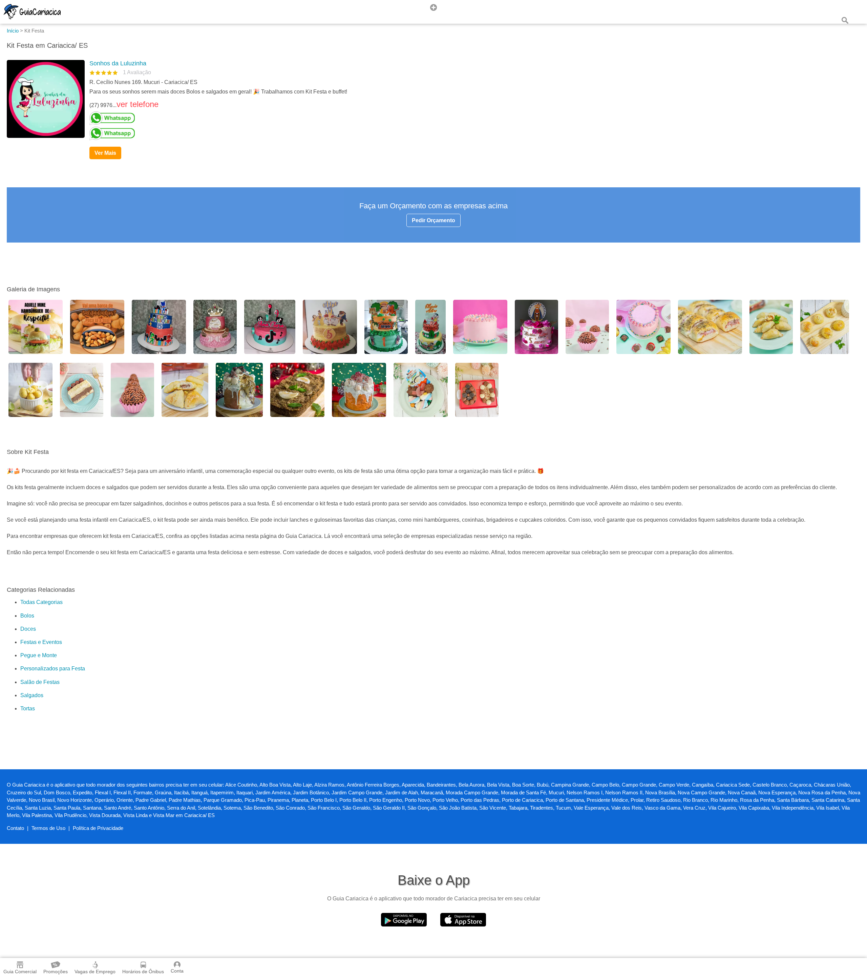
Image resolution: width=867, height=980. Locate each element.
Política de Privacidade (98, 828)
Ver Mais (105, 153)
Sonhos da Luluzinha (117, 63)
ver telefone (137, 104)
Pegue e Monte (38, 655)
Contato (15, 828)
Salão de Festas (40, 682)
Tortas (27, 708)
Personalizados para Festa (52, 668)
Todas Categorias (41, 602)
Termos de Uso (48, 828)
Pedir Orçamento (433, 220)
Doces (28, 629)
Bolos (27, 616)
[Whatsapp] (472, 118)
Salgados (31, 695)
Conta (177, 971)
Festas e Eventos (41, 642)
